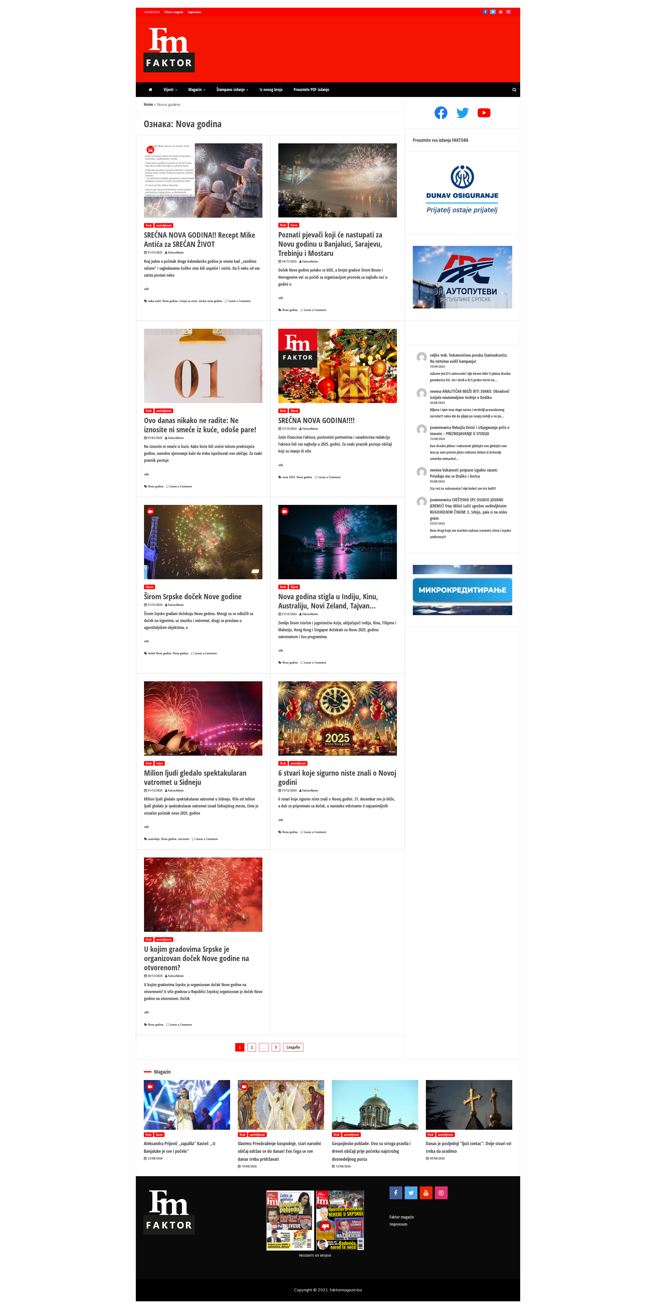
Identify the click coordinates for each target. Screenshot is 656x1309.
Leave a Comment (240, 301)
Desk (149, 225)
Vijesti (168, 89)
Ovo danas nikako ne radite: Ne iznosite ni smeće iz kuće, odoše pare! (200, 425)
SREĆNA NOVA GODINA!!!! (316, 420)
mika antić (154, 301)
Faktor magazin (174, 12)
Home (148, 104)
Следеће (293, 1047)
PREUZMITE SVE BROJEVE (315, 1255)
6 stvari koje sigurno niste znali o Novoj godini (337, 777)
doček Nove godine (159, 653)
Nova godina (170, 301)
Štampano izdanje (231, 89)
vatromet (183, 839)
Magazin (195, 89)
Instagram (508, 11)
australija (154, 839)
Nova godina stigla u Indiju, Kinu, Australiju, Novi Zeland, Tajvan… (328, 601)
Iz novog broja (271, 89)
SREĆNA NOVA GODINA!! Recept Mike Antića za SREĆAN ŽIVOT (199, 239)
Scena (294, 225)
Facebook (485, 11)
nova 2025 (288, 477)
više (146, 289)
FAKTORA (460, 140)
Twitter (493, 11)
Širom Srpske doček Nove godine (193, 596)
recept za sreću (188, 301)
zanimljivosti (163, 225)
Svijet (159, 763)
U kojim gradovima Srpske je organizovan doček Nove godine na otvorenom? (196, 958)
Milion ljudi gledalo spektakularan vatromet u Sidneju (195, 777)
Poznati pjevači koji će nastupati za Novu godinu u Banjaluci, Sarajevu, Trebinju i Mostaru (330, 243)
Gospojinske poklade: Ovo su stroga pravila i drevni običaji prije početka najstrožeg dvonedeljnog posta (371, 1151)
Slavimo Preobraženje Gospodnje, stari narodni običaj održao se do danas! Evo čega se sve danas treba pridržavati (279, 1151)
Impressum (194, 12)
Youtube (501, 11)
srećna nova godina (210, 301)
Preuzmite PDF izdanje (311, 89)
